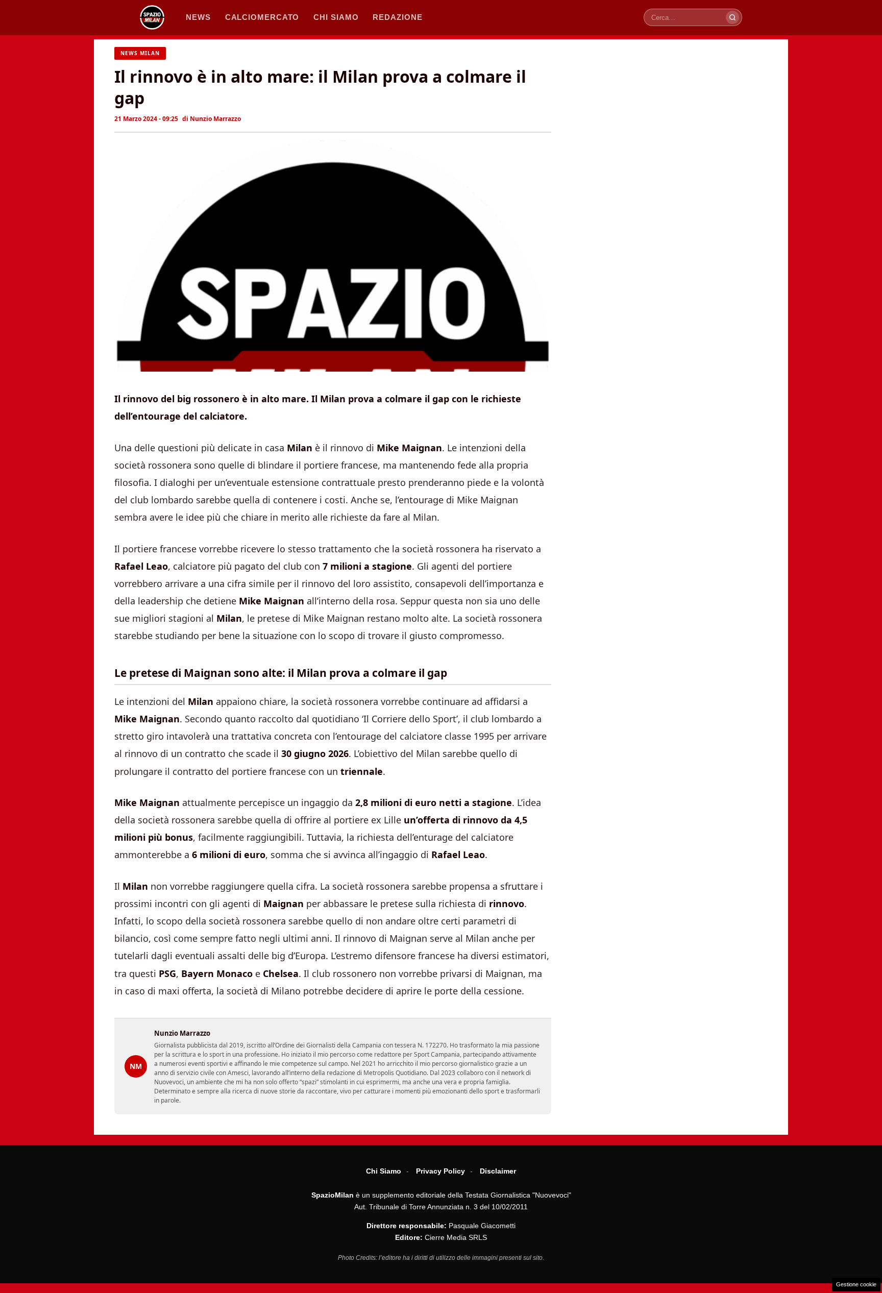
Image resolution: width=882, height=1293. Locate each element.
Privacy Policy (440, 1171)
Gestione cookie (856, 1284)
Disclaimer (498, 1171)
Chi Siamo (383, 1171)
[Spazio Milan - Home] (152, 17)
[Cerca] (732, 17)
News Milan (140, 53)
